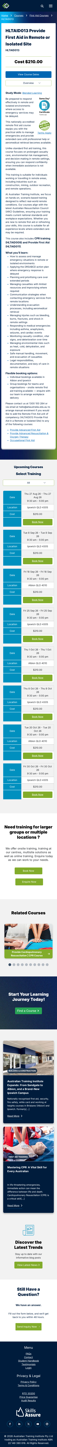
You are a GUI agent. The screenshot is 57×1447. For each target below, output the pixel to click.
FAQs (28, 1353)
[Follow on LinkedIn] (19, 1424)
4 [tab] (22, 964)
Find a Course (26, 1010)
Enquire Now (29, 881)
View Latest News (27, 1265)
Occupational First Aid (22, 440)
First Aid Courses (39, 15)
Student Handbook (28, 1360)
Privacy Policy (29, 1381)
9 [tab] (43, 964)
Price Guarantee (29, 1397)
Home (4, 15)
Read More (13, 1116)
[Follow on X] (28, 1424)
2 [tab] (14, 964)
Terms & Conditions (28, 1385)
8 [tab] (38, 964)
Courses (18, 15)
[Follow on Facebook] (10, 1424)
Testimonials (29, 1364)
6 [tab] (30, 964)
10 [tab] (47, 964)
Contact (28, 1357)
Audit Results (28, 1400)
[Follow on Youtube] (38, 1424)
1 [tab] (9, 964)
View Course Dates (28, 74)
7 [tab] (34, 964)
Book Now (28, 870)
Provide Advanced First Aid (25, 430)
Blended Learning (32, 93)
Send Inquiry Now (27, 1326)
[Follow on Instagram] (47, 1424)
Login (28, 1367)
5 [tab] (26, 964)
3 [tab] (18, 964)
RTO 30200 (28, 1393)
